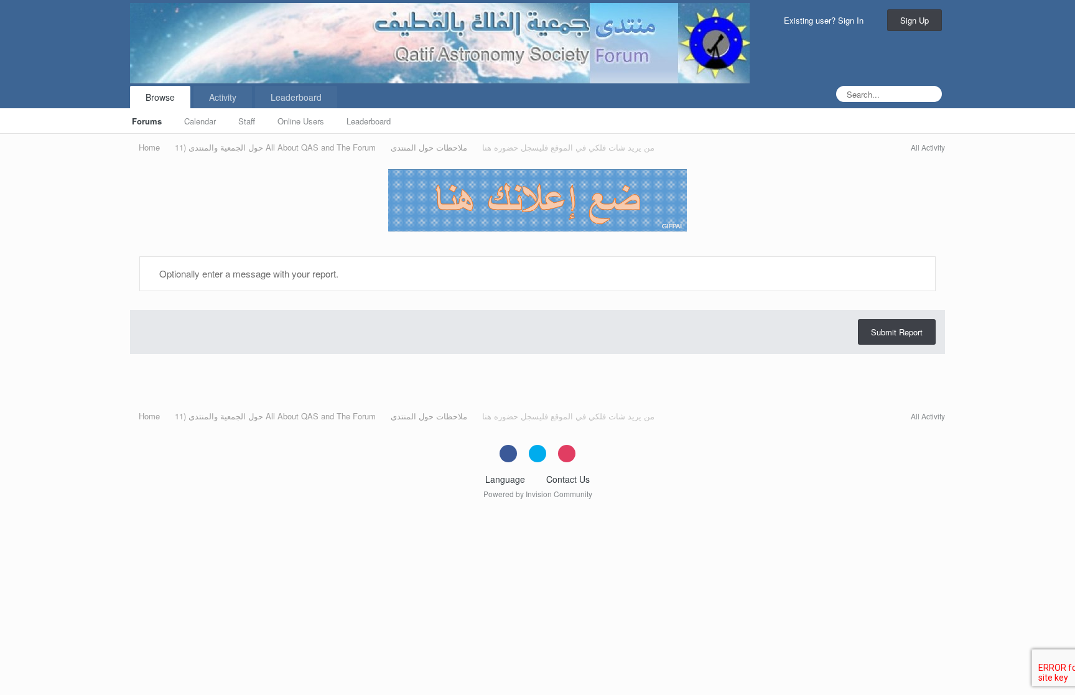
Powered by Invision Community (537, 493)
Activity (222, 97)
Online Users (300, 121)
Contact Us (568, 479)
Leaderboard (369, 121)
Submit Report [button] (897, 332)
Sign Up (914, 20)
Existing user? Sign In (826, 20)
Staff (246, 121)
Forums (147, 121)
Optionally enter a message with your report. (247, 273)
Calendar (200, 121)
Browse (160, 97)
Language (506, 479)
